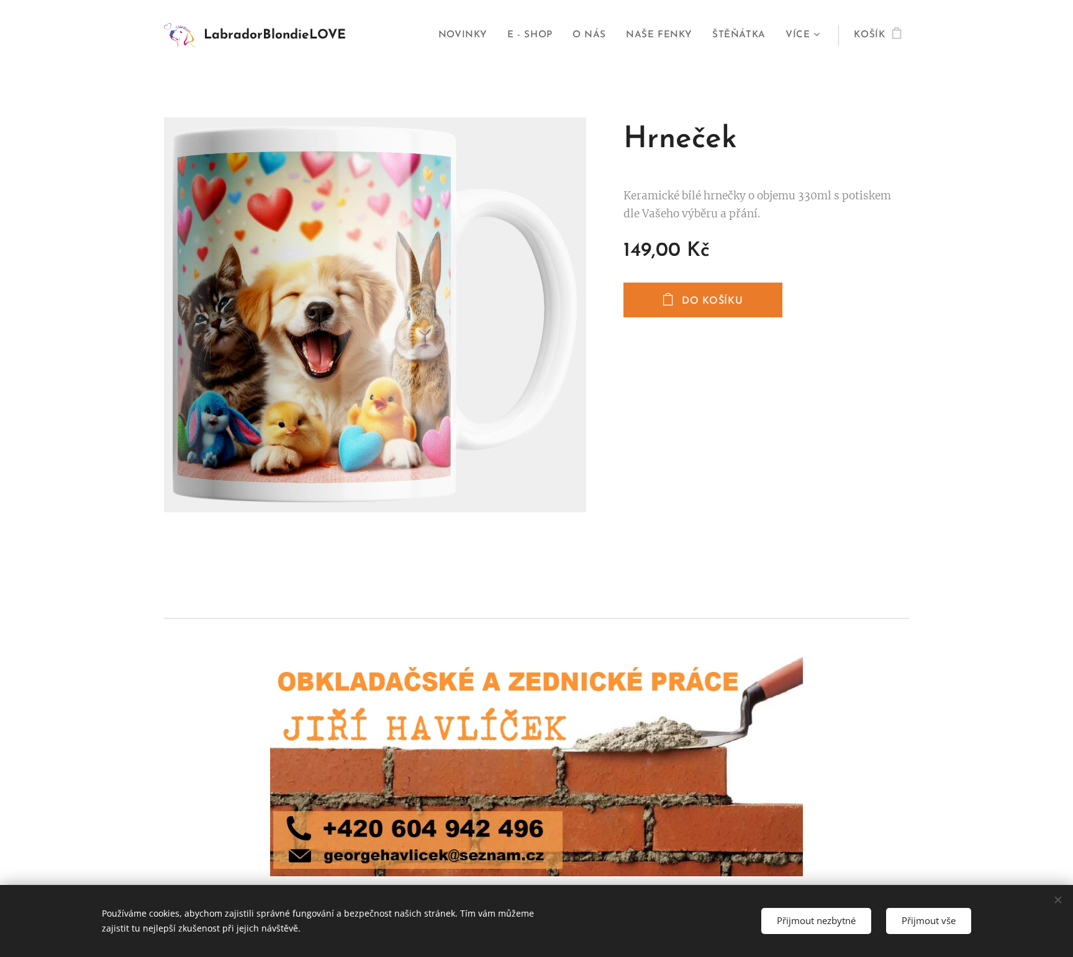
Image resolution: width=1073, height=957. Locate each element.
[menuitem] (466, 35)
